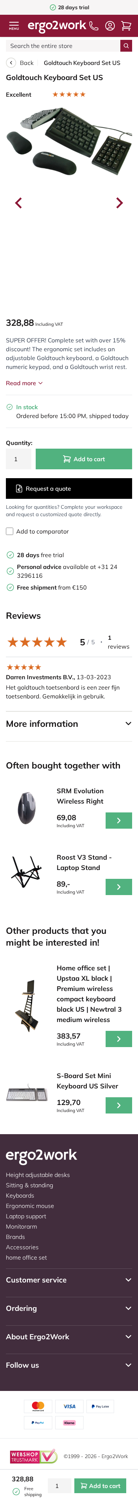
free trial (40, 555)
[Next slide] (119, 203)
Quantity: (18, 442)
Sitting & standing (29, 1185)
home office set (26, 1257)
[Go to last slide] (19, 203)
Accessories (22, 1247)
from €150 (52, 587)
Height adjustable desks (38, 1174)
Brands (15, 1236)
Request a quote (48, 488)
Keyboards (20, 1195)
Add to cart (89, 459)
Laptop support (26, 1216)
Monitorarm (21, 1226)
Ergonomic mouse (30, 1205)
